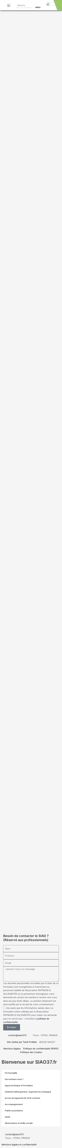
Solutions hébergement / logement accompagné (28, 1092)
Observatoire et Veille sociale (19, 1123)
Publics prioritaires (14, 1110)
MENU (38, 7)
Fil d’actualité (11, 1073)
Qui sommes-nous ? (14, 1079)
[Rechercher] (30, 5)
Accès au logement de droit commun (22, 1098)
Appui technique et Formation (19, 1085)
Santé (7, 1117)
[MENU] (36, 4)
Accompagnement (14, 1104)
